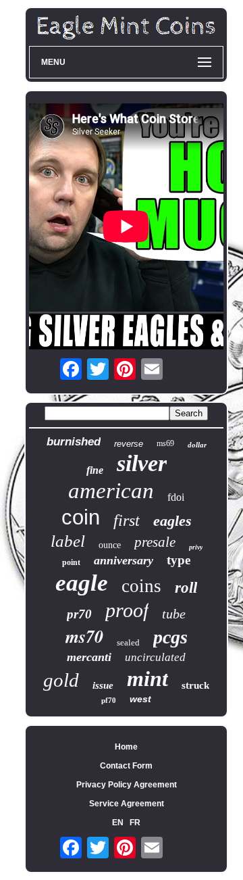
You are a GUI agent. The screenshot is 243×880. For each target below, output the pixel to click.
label (68, 541)
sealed (128, 642)
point (71, 562)
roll (186, 587)
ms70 (84, 636)
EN (118, 822)
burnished (74, 441)
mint (147, 678)
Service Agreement (126, 803)
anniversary (123, 560)
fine (94, 470)
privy (195, 547)
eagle (81, 583)
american (111, 491)
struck (195, 685)
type (178, 560)
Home (126, 747)
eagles (172, 520)
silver (142, 463)
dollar (197, 445)
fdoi (175, 497)
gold (61, 680)
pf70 (108, 700)
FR (135, 822)
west (140, 698)
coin (80, 517)
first (126, 520)
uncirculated (155, 657)
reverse (128, 444)
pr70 (79, 614)
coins (141, 586)
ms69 (165, 443)
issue (102, 685)
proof (126, 610)
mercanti (89, 657)
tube (174, 613)
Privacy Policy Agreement (126, 784)
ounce (110, 545)
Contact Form (126, 766)
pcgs (170, 637)
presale (155, 542)
